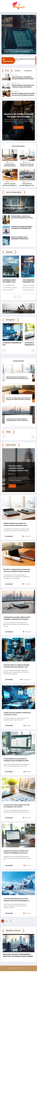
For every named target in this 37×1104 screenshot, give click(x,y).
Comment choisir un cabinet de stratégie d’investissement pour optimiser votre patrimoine (16, 666)
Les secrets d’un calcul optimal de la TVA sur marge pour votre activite (18, 344)
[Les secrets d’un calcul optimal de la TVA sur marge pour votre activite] (18, 789)
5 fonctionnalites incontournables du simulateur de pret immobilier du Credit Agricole (16, 760)
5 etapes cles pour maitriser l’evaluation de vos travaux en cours (17, 713)
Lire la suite (9, 536)
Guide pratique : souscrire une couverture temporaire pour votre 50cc (22, 217)
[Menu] (18, 8)
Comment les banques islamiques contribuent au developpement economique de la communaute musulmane (21, 228)
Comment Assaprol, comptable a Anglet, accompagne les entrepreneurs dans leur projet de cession (15, 207)
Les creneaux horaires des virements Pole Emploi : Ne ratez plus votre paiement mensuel (17, 281)
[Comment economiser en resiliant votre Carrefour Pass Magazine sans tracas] (18, 835)
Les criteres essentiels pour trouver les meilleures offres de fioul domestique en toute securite (16, 900)
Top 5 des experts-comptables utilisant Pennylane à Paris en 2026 (22, 78)
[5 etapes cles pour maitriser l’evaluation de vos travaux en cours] (18, 697)
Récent (7, 70)
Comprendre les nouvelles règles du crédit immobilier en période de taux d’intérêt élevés (27, 185)
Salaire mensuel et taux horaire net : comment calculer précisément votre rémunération (23, 86)
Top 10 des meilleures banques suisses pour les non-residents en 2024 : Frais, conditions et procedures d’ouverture (18, 51)
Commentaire (28, 70)
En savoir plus (18, 127)
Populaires (17, 70)
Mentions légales (12, 968)
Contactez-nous (22, 968)
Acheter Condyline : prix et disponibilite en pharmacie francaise (19, 238)
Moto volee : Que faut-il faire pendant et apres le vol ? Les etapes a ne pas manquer (18, 955)
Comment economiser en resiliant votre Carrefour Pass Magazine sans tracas (16, 852)
